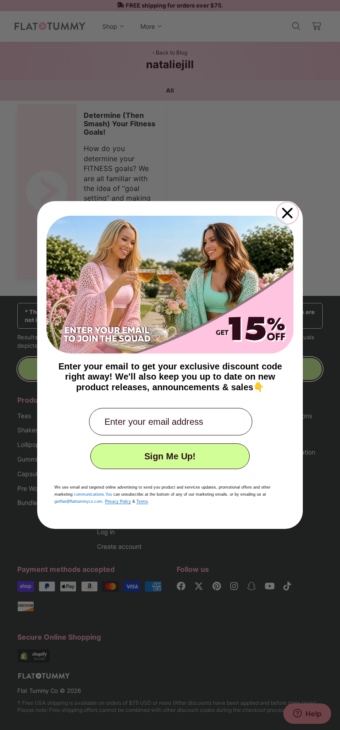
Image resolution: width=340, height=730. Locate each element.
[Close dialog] (287, 213)
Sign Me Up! (170, 456)
